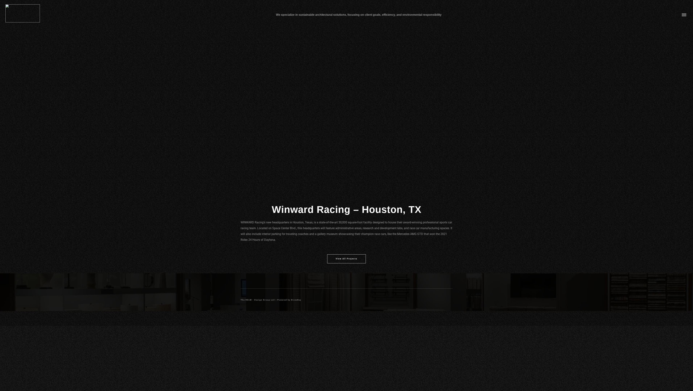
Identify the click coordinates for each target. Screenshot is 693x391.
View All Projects (346, 259)
